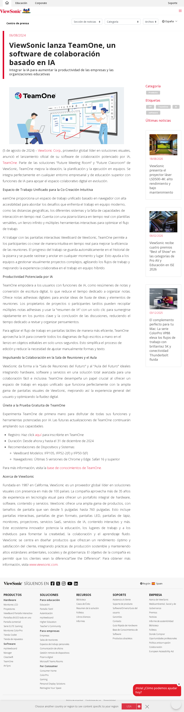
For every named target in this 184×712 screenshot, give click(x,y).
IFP (150, 106)
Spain (159, 583)
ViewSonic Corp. (49, 150)
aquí (38, 435)
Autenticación (46, 613)
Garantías (117, 616)
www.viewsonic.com (43, 564)
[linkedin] (77, 584)
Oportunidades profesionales (163, 638)
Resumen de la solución (87, 608)
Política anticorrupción (160, 642)
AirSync (7, 665)
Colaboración (155, 647)
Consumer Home (48, 670)
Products (153, 92)
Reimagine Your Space (50, 688)
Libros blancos (83, 616)
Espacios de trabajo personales (54, 644)
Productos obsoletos (122, 638)
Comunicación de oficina (51, 648)
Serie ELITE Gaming (13, 626)
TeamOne (163, 106)
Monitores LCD (11, 604)
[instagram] (64, 584)
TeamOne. (10, 162)
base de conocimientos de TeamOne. (74, 468)
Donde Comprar (157, 634)
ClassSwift (8, 657)
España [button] (169, 21)
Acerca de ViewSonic (158, 599)
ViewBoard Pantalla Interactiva (18, 613)
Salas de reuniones (49, 639)
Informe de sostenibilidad (161, 621)
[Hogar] (7, 3)
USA (129, 706)
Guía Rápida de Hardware (125, 625)
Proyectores (9, 608)
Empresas (44, 635)
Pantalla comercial (12, 621)
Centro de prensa (17, 23)
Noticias (153, 616)
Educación (21, 3)
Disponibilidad (110, 700)
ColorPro (44, 675)
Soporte (172, 3)
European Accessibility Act (161, 651)
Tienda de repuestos (13, 639)
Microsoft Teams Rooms (51, 661)
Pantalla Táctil (46, 608)
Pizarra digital (46, 657)
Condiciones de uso (93, 700)
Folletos (80, 612)
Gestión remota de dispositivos (54, 652)
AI (176, 106)
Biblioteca (81, 599)
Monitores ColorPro (13, 630)
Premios (153, 612)
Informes (80, 621)
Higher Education (48, 621)
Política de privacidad (74, 700)
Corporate (41, 3)
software (153, 112)
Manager (8, 652)
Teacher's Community (50, 626)
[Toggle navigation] (180, 10)
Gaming (43, 679)
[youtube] (70, 584)
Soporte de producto (123, 603)
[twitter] (59, 584)
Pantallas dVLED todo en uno (17, 617)
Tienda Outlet (10, 634)
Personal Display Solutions (52, 683)
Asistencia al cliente (122, 599)
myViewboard (10, 648)
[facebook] (53, 584)
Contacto (117, 621)
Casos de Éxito (83, 603)
